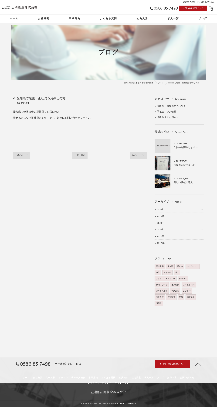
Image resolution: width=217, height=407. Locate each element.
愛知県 (170, 266)
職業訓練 (191, 297)
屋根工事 (160, 266)
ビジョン (187, 290)
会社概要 (171, 297)
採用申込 (183, 278)
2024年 (160, 216)
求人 (177, 272)
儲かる (180, 266)
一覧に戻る (80, 155)
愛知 (181, 297)
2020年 (161, 243)
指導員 (159, 303)
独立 (158, 272)
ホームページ (192, 266)
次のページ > (138, 155)
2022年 (160, 230)
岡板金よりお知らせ (168, 117)
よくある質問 (188, 284)
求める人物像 (161, 290)
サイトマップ (122, 383)
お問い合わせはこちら (193, 8)
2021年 (160, 236)
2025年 (160, 210)
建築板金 (167, 272)
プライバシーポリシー (165, 278)
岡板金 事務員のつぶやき (171, 106)
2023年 (160, 223)
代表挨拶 (160, 297)
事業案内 (175, 290)
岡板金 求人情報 (166, 112)
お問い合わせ (161, 284)
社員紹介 (175, 284)
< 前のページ (21, 155)
